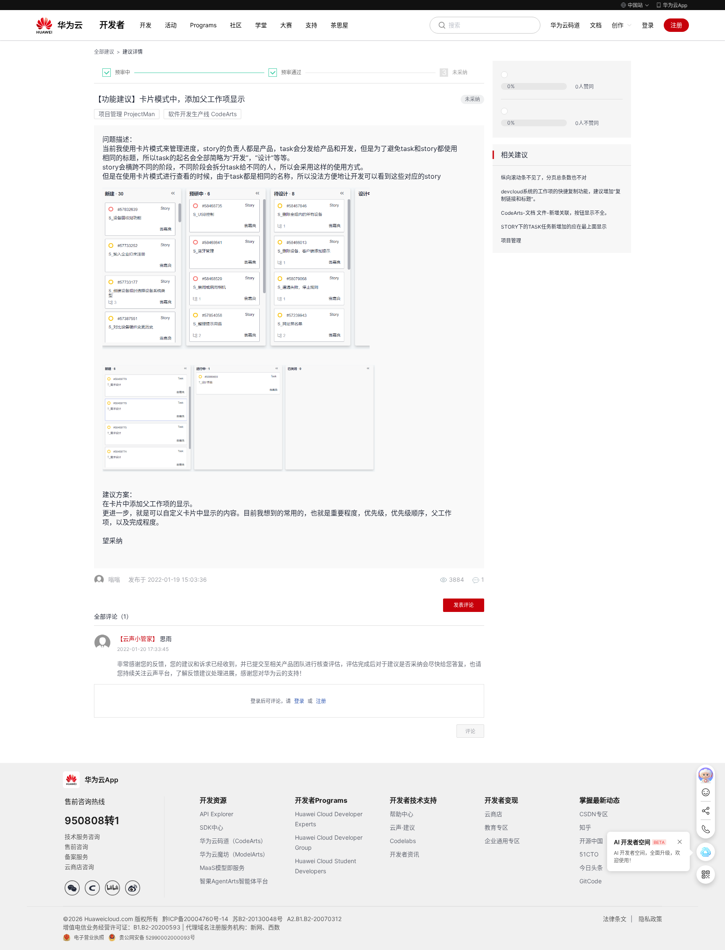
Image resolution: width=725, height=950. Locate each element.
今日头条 (591, 867)
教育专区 (496, 827)
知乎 (585, 827)
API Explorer (216, 813)
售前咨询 (76, 846)
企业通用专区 (502, 840)
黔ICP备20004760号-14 (195, 918)
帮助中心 (401, 813)
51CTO (589, 854)
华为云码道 (565, 25)
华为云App (675, 5)
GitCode (590, 881)
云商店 (493, 813)
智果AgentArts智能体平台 (234, 881)
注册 (676, 25)
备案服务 (76, 856)
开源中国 (591, 840)
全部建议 (104, 52)
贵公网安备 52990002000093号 (157, 937)
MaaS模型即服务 (222, 867)
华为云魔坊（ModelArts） (234, 854)
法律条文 (614, 918)
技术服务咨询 (82, 836)
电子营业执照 (89, 937)
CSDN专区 (593, 813)
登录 (648, 25)
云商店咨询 (79, 866)
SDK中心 (211, 827)
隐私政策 (650, 918)
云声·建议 (402, 827)
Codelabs (403, 840)
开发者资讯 (404, 854)
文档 (596, 25)
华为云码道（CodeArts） (233, 840)
